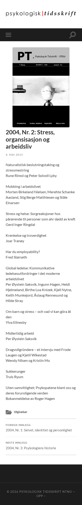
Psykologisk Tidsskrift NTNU (45, 491)
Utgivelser (20, 412)
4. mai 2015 (14, 154)
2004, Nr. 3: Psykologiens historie (31, 445)
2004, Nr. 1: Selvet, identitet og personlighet (39, 428)
